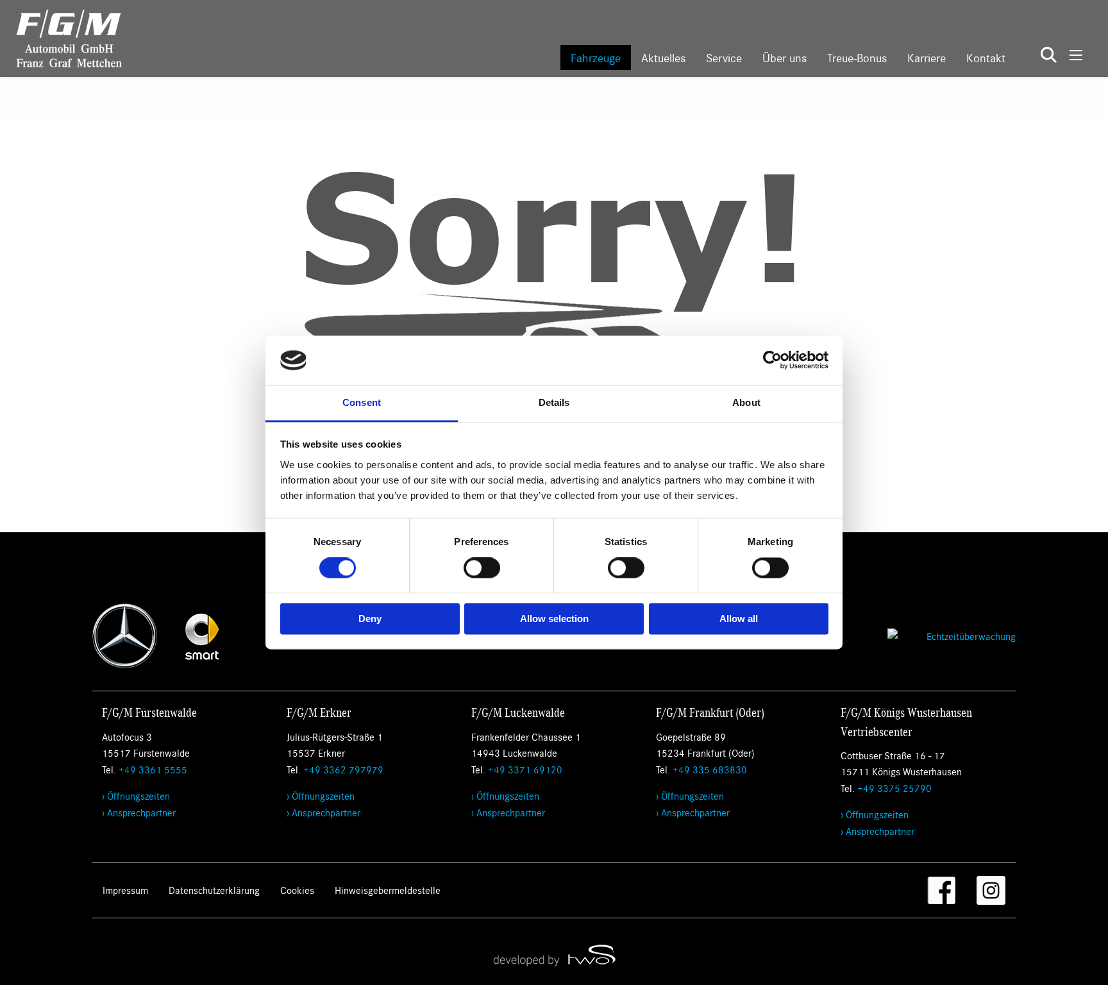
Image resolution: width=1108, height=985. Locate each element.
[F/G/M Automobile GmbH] (61, 37)
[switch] (482, 568)
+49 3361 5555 (153, 769)
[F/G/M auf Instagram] (991, 890)
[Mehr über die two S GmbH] (554, 955)
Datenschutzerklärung (214, 890)
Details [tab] (554, 402)
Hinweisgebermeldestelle (388, 890)
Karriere (926, 57)
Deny (370, 618)
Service (724, 57)
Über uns (784, 57)
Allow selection (554, 618)
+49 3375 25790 (894, 788)
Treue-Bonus (857, 57)
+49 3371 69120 (525, 769)
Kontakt (985, 57)
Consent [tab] (361, 402)
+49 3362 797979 (343, 769)
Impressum (125, 890)
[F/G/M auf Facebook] (941, 890)
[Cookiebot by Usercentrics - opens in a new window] (772, 360)
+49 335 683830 (710, 769)
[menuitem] (595, 57)
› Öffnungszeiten (136, 795)
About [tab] (746, 402)
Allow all (738, 618)
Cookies (297, 890)
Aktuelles (663, 57)
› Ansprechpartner (139, 812)
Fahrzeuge (596, 57)
